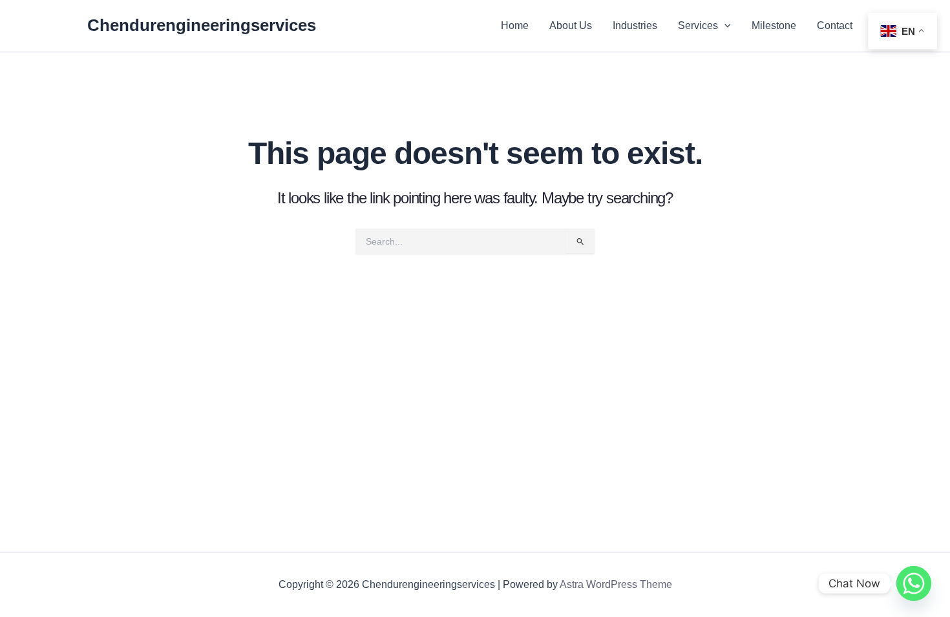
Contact (834, 25)
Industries (635, 25)
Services (698, 25)
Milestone (774, 25)
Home (515, 25)
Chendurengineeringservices (201, 25)
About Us (570, 25)
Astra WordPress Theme (616, 584)
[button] (724, 26)
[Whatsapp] (913, 583)
